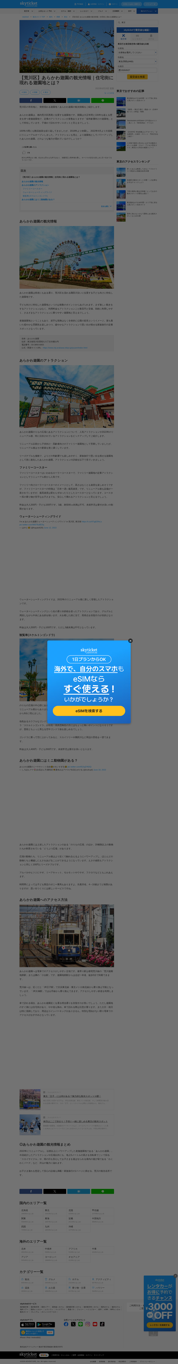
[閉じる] (130, 641)
